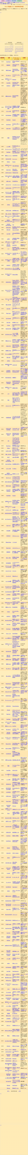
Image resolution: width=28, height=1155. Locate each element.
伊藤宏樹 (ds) (25, 888)
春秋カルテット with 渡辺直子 (15, 775)
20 (7, 49)
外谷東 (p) (23, 908)
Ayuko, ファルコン (16, 360)
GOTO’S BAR (8, 1058)
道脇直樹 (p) (24, 317)
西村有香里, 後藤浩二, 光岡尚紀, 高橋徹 (16, 928)
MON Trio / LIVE (15, 818)
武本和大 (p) (24, 376)
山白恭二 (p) (24, 913)
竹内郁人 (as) (23, 488)
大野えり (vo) (23, 724)
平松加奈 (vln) (23, 312)
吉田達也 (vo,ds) (24, 783)
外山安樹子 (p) (24, 184)
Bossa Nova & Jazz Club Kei (8, 905)
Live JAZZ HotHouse (8, 490)
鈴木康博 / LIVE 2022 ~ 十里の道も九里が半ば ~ (16, 248)
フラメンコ (14, 914)
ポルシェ (8, 1025)
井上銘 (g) (23, 507)
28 (21, 51)
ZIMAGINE (8, 227)
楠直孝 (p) (23, 619)
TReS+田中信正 (15, 165)
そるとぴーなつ (8, 691)
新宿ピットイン (8, 155)
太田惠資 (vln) (24, 340)
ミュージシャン (22, 2)
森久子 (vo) (23, 356)
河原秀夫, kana (15, 510)
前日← (8, 1091)
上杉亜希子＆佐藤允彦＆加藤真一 (16, 733)
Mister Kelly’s (8, 743)
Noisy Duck (8, 801)
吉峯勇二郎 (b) (24, 365)
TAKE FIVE (8, 346)
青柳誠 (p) (23, 788)
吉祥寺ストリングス (8, 79)
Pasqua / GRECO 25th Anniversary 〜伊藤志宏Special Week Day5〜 (16, 282)
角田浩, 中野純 (15, 835)
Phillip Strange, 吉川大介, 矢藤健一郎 (15, 482)
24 (12, 49)
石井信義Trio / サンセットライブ (15, 513)
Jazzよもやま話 (15, 229)
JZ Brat (8, 204)
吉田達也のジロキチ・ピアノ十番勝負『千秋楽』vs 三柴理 (16, 784)
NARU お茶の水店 (8, 177)
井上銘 (13, 507)
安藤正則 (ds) (24, 801)
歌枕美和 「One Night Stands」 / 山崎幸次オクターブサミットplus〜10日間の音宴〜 (16, 519)
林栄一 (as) (24, 760)
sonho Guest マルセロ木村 (15, 65)
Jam (13, 224)
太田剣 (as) (23, 174)
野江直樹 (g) (24, 457)
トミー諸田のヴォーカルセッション (16, 128)
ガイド (3, 2)
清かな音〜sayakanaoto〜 (15, 170)
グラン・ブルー (8, 1049)
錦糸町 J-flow (8, 350)
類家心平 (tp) (23, 932)
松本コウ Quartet (15, 1046)
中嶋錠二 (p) (24, 933)
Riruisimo (14, 79)
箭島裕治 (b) (23, 314)
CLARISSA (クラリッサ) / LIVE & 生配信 (15, 486)
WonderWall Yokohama (8, 383)
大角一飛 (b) (24, 905)
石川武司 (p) (23, 180)
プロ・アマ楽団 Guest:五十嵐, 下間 (16, 269)
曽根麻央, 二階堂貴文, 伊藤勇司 (15, 659)
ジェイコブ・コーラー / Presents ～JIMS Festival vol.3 (16, 204)
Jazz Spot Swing (8, 928)
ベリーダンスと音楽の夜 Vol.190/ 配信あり (16, 417)
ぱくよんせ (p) (24, 152)
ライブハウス (17, 2)
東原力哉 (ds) (24, 743)
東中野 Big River (8, 977)
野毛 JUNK (8, 1015)
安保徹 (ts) (23, 983)
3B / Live (14, 806)
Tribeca (8, 448)
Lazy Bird (8, 233)
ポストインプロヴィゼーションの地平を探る (16, 1081)
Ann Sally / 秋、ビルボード (16, 254)
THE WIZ (8, 229)
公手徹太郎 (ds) (24, 854)
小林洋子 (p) (23, 991)
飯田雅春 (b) (24, 800)
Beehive (8, 161)
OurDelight (8, 119)
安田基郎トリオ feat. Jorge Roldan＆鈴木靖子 (16, 587)
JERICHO (8, 1010)
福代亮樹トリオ (15, 832)
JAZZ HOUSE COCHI (8, 999)
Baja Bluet (8, 152)
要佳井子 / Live (15, 1088)
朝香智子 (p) (23, 203)
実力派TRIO (14, 607)
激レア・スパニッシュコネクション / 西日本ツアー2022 (16, 313)
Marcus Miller (15, 274)
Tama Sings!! (14, 887)
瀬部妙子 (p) (24, 1058)
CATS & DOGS (8, 1051)
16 (11, 48)
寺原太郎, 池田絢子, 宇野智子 (15, 531)
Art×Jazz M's (8, 1081)
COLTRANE (8, 753)
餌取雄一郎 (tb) (24, 711)
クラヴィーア (8, 510)
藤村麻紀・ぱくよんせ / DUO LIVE (16, 152)
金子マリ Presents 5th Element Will (16, 371)
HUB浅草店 (8, 563)
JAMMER (8, 1018)
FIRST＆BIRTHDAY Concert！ (14, 1064)
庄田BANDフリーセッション (16, 197)
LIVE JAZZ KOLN (8, 868)
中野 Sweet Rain (8, 760)
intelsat (8, 857)
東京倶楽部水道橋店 (8, 1068)
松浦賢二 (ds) (24, 1085)
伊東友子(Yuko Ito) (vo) (24, 68)
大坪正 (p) (23, 816)
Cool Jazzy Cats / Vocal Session (15, 83)
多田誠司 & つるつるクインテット (16, 945)
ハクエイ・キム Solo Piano (15, 729)
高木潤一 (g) (24, 283)
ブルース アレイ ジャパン (8, 291)
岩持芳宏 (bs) (23, 735)
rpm (8, 440)
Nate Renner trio (15, 971)
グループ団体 (2, 3)
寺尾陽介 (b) (24, 116)
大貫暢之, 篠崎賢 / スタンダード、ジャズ (16, 566)
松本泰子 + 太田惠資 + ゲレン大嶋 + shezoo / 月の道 (16, 341)
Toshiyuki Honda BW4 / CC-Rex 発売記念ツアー (15, 346)
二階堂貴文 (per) (24, 659)
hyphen (8, 611)
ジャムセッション (16, 184)
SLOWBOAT (8, 887)
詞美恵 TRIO (15, 388)
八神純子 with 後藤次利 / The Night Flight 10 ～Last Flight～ (16, 260)
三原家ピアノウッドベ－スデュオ (16, 1018)
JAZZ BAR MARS (8, 806)
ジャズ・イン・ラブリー (8, 738)
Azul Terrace (8, 124)
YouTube (8, 3)
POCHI (8, 710)
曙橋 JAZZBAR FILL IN (8, 688)
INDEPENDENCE (8, 513)
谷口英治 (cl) (23, 493)
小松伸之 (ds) (23, 690)
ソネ (8, 393)
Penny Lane (8, 313)
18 (5, 49)
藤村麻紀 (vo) (23, 151)
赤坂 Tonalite (8, 70)
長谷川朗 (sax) (24, 639)
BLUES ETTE (8, 159)
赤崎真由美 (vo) (24, 787)
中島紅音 (14, 1049)
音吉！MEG (8, 557)
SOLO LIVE (14, 770)
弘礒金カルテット (16, 1025)
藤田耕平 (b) (24, 490)
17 (12, 48)
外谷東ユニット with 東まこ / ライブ (16, 909)
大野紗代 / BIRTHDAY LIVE (16, 896)
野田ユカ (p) (23, 633)
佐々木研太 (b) (24, 111)
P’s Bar (8, 325)
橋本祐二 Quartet (15, 1035)
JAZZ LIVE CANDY (8, 955)
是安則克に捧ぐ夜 (16, 760)
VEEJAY (8, 1046)
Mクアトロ (8, 199)
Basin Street (8, 548)
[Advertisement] (14, 28)
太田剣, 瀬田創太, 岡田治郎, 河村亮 (16, 177)
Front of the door (15, 706)
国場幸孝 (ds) (24, 259)
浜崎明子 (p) (24, 832)
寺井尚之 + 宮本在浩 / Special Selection (16, 624)
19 (6, 49)
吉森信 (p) (23, 809)
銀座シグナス (8, 607)
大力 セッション (15, 535)
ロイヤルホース (8, 519)
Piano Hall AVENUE (8, 951)
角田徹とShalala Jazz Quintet (15, 558)
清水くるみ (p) (24, 757)
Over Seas (8, 624)
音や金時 (8, 530)
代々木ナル (8, 75)
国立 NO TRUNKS (8, 656)
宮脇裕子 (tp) (23, 943)
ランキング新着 (12, 2)
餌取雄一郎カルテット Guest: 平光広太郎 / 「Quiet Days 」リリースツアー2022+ (16, 714)
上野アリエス (8, 821)
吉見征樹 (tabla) (24, 313)
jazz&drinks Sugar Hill (8, 365)
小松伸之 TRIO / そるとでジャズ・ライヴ (16, 691)
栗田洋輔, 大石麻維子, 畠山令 (15, 779)
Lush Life (8, 932)
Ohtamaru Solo (15, 172)
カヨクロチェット (16, 548)
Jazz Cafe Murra (8, 464)
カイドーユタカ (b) (24, 620)
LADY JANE (8, 451)
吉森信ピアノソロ (16, 809)
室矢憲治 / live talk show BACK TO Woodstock (16, 138)
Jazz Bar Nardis (8, 995)
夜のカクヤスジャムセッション (16, 454)
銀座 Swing (8, 664)
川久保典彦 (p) (24, 325)
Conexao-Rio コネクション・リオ (15, 429)
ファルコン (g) (24, 361)
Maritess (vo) (23, 569)
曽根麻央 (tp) (23, 658)
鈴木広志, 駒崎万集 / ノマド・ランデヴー (16, 451)
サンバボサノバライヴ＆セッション (16, 149)
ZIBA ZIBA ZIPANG (14, 863)
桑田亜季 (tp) (23, 349)
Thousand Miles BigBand (15, 96)
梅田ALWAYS (8, 96)
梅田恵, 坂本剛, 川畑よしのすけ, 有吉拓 (16, 525)
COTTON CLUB (8, 334)
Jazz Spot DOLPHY (8, 733)
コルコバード (8, 184)
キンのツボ (8, 576)
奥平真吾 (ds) (23, 347)
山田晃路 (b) (23, 761)
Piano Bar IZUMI (8, 914)
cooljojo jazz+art (8, 172)
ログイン (26, 4)
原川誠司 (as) (23, 534)
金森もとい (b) (24, 1075)
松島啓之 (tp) (24, 1074)
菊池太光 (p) (24, 691)
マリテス (14, 571)
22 (10, 49)
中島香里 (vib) (24, 551)
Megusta (8, 1085)
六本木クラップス (8, 644)
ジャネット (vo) (24, 391)
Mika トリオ (14, 963)
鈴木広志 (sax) (23, 450)
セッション (14, 159)
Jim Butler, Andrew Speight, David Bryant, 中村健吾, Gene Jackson (16, 502)
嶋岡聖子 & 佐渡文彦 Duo (15, 980)
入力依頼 (8, 2)
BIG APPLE (8, 676)
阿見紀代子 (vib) (24, 309)
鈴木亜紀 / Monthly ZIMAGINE (16, 227)
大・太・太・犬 (15, 877)
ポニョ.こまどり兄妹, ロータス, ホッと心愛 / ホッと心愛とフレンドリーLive (16, 400)
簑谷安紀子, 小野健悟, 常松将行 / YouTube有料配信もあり (16, 1010)
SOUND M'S (8, 651)
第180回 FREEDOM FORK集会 (16, 695)
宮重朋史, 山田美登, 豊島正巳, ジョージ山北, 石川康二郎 (16, 868)
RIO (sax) (22, 165)
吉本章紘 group (15, 210)
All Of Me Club (8, 862)
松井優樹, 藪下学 (15, 464)
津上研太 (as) (24, 876)
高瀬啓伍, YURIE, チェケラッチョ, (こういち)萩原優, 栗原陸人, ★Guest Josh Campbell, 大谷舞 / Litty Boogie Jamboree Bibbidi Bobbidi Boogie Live (16, 291)
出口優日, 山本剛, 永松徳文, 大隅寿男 (16, 664)
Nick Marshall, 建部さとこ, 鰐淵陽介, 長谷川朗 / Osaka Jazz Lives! (16, 638)
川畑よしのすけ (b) (24, 525)
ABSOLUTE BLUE (8, 434)
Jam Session (14, 1085)
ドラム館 (8, 958)
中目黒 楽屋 (8, 417)
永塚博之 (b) (23, 607)
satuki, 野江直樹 (15, 457)
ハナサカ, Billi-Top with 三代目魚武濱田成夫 (16, 676)
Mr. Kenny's (8, 729)
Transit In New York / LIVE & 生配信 (15, 70)
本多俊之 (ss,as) (24, 344)
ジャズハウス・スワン (8, 984)
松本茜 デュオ (15, 322)
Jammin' (8, 847)
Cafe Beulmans (8, 115)
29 (10, 51)
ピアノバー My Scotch (8, 723)
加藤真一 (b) (24, 733)
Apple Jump (8, 169)
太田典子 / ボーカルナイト (16, 959)
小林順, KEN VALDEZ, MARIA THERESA (16, 1041)
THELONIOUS (8, 196)
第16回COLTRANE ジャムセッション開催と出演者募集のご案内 (16, 754)
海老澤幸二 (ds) (24, 608)
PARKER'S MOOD (8, 1055)
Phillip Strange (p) (24, 480)
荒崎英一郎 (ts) (24, 987)
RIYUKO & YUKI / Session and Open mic (16, 796)
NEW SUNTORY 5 (8, 1071)
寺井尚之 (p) (23, 623)
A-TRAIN (8, 594)
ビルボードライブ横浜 (8, 260)
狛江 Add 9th (8, 304)
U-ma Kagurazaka (8, 591)
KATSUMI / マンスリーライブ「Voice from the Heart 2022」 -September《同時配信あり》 (16, 644)
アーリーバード (8, 149)
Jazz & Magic (15, 633)
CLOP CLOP (8, 877)
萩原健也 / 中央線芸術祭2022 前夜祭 (16, 107)
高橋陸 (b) (24, 999)
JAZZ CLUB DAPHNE (8, 429)
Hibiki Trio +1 (15, 576)
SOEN (8, 891)
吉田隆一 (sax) (24, 924)
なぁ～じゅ (8, 633)
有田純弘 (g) (23, 115)
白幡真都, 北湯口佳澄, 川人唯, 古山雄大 (16, 192)
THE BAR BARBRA (8, 937)
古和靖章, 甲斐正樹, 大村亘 (15, 239)
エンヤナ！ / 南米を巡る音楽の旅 (16, 719)
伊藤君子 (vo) (23, 375)
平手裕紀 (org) (24, 739)
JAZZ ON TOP (8, 826)
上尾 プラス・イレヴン (8, 242)
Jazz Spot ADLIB (8, 620)
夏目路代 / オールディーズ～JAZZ (16, 446)
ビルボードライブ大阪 (8, 254)
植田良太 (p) (23, 244)
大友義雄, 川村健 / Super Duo (16, 594)
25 (5, 51)
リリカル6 (14, 542)
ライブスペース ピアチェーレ (8, 587)
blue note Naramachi (8, 245)
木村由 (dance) (23, 197)
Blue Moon (8, 445)
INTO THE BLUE (8, 481)
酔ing (8, 1035)
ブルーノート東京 (8, 299)
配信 (5, 3)
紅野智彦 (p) (24, 535)
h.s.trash (8, 873)
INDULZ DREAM (8, 1030)
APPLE (8, 360)
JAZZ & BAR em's (8, 268)
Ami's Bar (8, 308)
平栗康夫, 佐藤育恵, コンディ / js (15, 265)
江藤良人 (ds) (23, 923)
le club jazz (8, 835)
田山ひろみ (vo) (24, 982)
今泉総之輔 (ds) (24, 514)
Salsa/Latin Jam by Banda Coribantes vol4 (15, 434)
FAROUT (8, 85)
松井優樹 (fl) (23, 463)
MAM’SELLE (8, 695)
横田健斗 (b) (24, 121)
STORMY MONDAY (8, 371)
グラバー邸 (8, 111)
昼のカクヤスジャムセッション (16, 214)
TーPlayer (14, 468)
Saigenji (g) (25, 252)
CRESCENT (8, 832)
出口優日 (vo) (23, 662)
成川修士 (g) (23, 799)
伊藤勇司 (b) (23, 660)
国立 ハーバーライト (8, 217)
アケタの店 (8, 992)
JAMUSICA (8, 706)
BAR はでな (8, 980)
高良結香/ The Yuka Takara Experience (15, 651)
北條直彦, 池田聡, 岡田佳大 (16, 967)
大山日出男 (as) (24, 903)
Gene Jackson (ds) (23, 504)
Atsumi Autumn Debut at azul (15, 841)
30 (11, 51)
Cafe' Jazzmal (8, 318)
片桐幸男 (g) (24, 796)
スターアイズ (8, 571)
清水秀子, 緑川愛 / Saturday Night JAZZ (16, 603)
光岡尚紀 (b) (24, 928)
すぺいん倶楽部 (8, 354)
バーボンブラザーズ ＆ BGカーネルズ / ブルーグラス (16, 478)
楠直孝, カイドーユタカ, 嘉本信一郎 (15, 620)
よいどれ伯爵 (8, 581)
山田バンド (14, 1060)
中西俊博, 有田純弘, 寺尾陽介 (15, 115)
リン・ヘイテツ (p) (24, 387)
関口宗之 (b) (23, 185)
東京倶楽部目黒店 (8, 1064)
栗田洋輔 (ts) (23, 778)
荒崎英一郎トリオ (16, 989)
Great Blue (8, 82)
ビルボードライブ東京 (8, 274)
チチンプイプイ (15, 1015)
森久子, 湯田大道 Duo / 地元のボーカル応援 (15, 357)
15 (10, 48)
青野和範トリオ (15, 951)
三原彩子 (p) (23, 213)
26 (6, 51)
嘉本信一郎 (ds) (24, 621)
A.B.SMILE (8, 792)
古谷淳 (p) (23, 154)
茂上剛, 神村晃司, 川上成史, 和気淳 (16, 629)
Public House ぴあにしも (8, 603)
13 (7, 48)
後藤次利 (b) (24, 258)
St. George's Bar (8, 1021)
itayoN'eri (14, 726)
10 (12, 46)
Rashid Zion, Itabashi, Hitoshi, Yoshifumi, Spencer (16, 848)
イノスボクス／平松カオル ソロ (16, 1003)
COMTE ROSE (8, 188)
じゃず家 (8, 146)
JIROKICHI (8, 784)
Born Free (8, 714)
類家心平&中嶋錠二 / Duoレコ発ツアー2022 (16, 933)
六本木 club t (8, 796)
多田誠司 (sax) (23, 942)
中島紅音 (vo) (23, 1049)
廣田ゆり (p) (23, 668)
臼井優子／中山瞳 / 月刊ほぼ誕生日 (16, 882)
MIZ (8, 400)
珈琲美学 (8, 65)
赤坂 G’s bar (8, 974)
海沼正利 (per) (24, 284)
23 (11, 49)
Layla (8, 989)
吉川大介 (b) (23, 481)
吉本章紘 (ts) (23, 209)
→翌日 (19, 1091)
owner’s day (14, 364)
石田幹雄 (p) (23, 655)
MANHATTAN (8, 900)
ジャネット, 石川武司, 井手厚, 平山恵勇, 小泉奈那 (16, 393)
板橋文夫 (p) (24, 725)
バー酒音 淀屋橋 (8, 1077)
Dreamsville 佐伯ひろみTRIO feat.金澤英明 (16, 683)
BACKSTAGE (8, 1060)
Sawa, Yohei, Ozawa (14, 1021)
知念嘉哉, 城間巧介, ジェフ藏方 (15, 1055)
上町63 (8, 239)
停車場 (8, 1013)
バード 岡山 (8, 1006)
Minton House (8, 542)
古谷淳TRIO (14, 155)
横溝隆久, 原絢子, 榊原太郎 (16, 616)
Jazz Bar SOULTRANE (8, 225)
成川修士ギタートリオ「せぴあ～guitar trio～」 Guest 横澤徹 (16, 801)
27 (7, 51)
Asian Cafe (8, 853)
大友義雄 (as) (23, 593)
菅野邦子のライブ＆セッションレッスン (16, 220)
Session (13, 161)
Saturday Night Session (15, 1006)
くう (8, 248)
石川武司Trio (15, 181)
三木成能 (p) (24, 873)
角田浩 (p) (23, 835)
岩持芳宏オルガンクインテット (16, 738)
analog (8, 963)
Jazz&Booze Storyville (8, 1074)
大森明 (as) (23, 811)
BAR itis (8, 940)
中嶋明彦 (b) (23, 989)
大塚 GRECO (8, 282)
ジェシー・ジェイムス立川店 (8, 193)
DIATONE (14, 245)
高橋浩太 (14, 722)
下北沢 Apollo (8, 210)
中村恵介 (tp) (23, 1073)
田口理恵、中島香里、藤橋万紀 (16, 552)
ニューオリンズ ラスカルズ (15, 1071)
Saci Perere (8, 61)
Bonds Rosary (8, 683)
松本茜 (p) (23, 321)
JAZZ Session (15, 853)
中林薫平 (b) (24, 513)
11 (5, 48)
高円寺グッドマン (8, 1003)
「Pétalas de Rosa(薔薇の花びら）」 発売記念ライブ (15, 826)
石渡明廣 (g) (24, 992)
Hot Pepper (8, 628)
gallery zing (8, 181)
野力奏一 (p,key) (24, 345)
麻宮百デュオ (15, 448)
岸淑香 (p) (23, 169)
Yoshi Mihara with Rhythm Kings (15, 744)
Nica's (8, 813)
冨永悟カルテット (16, 920)
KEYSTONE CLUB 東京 (8, 789)
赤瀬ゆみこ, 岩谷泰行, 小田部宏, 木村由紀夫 (16, 581)
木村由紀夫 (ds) (24, 582)
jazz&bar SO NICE (8, 945)
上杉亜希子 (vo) (24, 731)
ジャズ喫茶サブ (8, 638)
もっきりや (8, 882)
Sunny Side (8, 128)
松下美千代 (14, 1013)
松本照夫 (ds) (25, 374)
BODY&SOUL (8, 377)
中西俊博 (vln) (23, 114)
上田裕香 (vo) (23, 427)
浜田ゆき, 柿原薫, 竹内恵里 (16, 937)
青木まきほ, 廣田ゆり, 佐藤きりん (15, 668)
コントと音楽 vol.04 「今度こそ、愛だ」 (15, 334)
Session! (14, 119)
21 (21, 49)
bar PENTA (8, 598)
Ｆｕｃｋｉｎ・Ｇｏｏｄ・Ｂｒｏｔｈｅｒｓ (16, 304)
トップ (11, 3)
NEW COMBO (8, 748)
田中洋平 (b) (24, 852)
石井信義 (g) (23, 512)
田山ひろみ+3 (15, 984)
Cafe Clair (8, 322)
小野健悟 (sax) (23, 1010)
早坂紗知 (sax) (23, 164)
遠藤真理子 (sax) (24, 1077)
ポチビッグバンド (16, 710)
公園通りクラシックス (8, 809)
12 (6, 48)
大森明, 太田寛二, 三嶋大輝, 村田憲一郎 (16, 813)
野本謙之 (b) (24, 1045)
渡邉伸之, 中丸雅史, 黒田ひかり (15, 329)
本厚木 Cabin (8, 659)
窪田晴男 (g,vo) (24, 371)
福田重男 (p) (23, 224)
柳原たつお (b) (24, 687)
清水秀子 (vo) (23, 602)
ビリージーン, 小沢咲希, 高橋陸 (15, 999)
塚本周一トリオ (15, 473)
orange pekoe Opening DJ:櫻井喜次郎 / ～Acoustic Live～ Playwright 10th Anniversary (16, 299)
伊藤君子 (14, 377)
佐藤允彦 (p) (23, 732)
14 (21, 48)
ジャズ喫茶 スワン (8, 775)
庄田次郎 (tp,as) (24, 196)
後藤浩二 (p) (23, 927)
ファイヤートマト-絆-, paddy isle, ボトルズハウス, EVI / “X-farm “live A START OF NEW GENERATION (16, 440)
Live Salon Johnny (8, 1040)
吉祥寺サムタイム (8, 166)
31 (16, 52)
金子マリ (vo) (23, 368)
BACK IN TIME (8, 818)
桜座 (8, 137)
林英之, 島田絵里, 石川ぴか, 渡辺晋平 (16, 1030)
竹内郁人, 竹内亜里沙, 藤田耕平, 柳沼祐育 (16, 490)
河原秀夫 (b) (23, 509)
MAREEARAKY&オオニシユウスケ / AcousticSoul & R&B (16, 383)
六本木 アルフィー (8, 507)
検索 (1, 2)
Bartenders (14, 1058)
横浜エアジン (8, 340)
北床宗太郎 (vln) (24, 494)
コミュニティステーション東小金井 (8, 107)
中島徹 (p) (23, 65)
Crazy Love (8, 525)
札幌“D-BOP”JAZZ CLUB (8, 221)
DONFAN (8, 535)
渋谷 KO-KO (8, 213)
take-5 (8, 457)
